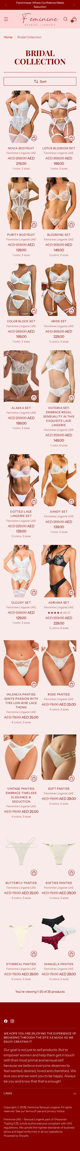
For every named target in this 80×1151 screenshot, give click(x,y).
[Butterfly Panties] (21, 851)
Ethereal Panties (21, 964)
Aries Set (59, 321)
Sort (43, 81)
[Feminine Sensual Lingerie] (40, 19)
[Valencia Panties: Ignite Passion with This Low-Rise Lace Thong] (21, 663)
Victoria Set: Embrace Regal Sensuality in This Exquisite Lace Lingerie (58, 416)
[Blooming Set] (59, 203)
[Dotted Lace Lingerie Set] (21, 480)
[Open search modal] (65, 19)
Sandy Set (58, 511)
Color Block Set (21, 321)
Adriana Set (58, 602)
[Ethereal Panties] (21, 932)
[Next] (73, 5)
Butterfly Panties (21, 883)
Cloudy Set (21, 602)
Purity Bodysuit (21, 235)
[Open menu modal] (6, 19)
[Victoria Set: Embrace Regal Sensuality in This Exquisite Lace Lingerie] (59, 376)
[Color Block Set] (21, 290)
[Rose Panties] (59, 663)
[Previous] (6, 5)
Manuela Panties (58, 964)
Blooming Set (59, 235)
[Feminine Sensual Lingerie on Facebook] (6, 1022)
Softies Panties (59, 883)
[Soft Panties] (59, 757)
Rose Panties (59, 694)
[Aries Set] (59, 290)
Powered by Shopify (16, 1135)
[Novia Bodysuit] (21, 117)
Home (8, 37)
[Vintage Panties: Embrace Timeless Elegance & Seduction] (21, 757)
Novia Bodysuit (21, 148)
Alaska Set (21, 408)
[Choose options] (34, 138)
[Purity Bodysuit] (21, 203)
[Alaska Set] (21, 376)
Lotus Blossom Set (58, 148)
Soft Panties (59, 789)
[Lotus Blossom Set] (59, 117)
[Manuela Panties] (59, 932)
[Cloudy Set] (21, 571)
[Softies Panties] (59, 851)
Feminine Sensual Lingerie (43, 1107)
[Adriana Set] (59, 571)
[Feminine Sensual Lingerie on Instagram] (12, 1022)
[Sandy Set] (59, 480)
